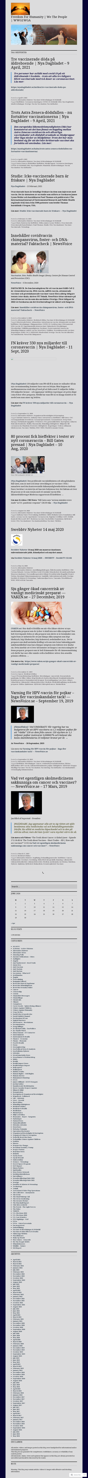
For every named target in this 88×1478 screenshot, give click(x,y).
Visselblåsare (66, 578)
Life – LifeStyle (18, 1098)
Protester (34, 426)
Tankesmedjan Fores (45, 578)
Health (15, 1061)
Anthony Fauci (36, 418)
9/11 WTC (16, 946)
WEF (38, 428)
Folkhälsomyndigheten (30, 328)
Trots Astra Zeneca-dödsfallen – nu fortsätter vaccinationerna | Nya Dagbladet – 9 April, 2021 (41, 116)
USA (51, 225)
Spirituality (17, 1170)
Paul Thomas (38, 225)
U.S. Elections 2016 (20, 1213)
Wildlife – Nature (19, 1246)
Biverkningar (24, 324)
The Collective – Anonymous (23, 1193)
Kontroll (14, 519)
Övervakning (33, 515)
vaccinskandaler (68, 768)
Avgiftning (36, 858)
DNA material (67, 324)
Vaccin (34, 104)
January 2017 (17, 1420)
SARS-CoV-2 (25, 332)
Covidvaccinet (56, 324)
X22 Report (17, 1248)
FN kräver (39, 422)
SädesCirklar (18, 1160)
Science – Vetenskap (20, 1162)
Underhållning (18, 1227)
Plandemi (46, 165)
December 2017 (19, 1397)
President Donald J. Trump (23, 1147)
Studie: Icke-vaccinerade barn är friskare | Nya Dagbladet (40, 178)
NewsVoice (16, 283)
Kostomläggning (51, 680)
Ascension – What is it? (21, 973)
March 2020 (17, 1342)
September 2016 (19, 1428)
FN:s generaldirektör (52, 422)
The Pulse (16, 1209)
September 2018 (19, 1379)
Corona (27, 572)
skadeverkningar (17, 104)
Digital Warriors (19, 1020)
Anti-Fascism (18, 967)
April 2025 (16, 1260)
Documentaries (19, 1024)
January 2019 (17, 1370)
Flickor (67, 763)
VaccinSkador (52, 104)
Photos (15, 1143)
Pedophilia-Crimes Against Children (26, 1139)
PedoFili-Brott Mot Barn (22, 1137)
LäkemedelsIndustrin (38, 766)
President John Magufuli (58, 574)
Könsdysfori (54, 572)
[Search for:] (44, 887)
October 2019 (18, 1352)
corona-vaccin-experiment (26, 517)
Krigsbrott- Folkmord (21, 1096)
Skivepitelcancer (48, 684)
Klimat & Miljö (18, 1090)
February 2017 (18, 1417)
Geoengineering (19, 1047)
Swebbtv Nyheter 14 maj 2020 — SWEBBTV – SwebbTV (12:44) (43, 558)
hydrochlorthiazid (51, 678)
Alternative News (19, 953)
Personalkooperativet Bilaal (37, 574)
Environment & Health (21, 1037)
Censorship (17, 992)
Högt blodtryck (38, 678)
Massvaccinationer (18, 574)
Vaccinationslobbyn (39, 521)
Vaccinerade (16, 227)
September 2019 (19, 1354)
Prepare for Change (20, 1145)
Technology (17, 1186)
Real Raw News (19, 1152)
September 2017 (19, 1403)
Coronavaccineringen (33, 102)
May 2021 (16, 1313)
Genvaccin (64, 328)
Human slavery (18, 1076)
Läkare (69, 680)
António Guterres (23, 418)
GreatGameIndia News (21, 1055)
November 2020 (19, 1325)
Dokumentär (16, 860)
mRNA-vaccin (31, 330)
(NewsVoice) (21, 726)
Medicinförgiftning (59, 682)
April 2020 (16, 1340)
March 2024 (17, 1264)
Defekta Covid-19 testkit (39, 572)
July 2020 (16, 1333)
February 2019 (18, 1368)
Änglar (15, 977)
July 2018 (16, 1383)
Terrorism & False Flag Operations (26, 1191)
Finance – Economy (20, 1039)
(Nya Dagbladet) (19, 481)
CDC (71, 418)
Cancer (20, 674)
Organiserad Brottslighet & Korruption (49, 416)
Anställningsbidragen (41, 570)
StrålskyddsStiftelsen (21, 1174)
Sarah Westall (18, 1158)
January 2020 (17, 1346)
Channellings (18, 998)
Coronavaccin (42, 517)
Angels (15, 961)
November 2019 (19, 1350)
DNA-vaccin (15, 326)
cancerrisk (55, 676)
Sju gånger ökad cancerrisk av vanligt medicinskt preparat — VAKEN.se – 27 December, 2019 (38, 592)
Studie (46, 225)
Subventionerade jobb (58, 576)
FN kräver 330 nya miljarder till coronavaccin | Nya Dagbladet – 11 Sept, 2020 (42, 347)
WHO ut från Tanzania (24, 580)
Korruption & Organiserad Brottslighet (28, 1094)
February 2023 (18, 1272)
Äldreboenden (55, 570)
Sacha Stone (17, 1156)
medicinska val (55, 862)
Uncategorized (18, 1225)
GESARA (16, 1053)
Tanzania (57, 578)
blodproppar (50, 163)
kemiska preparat (18, 680)
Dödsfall (54, 102)
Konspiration (18, 1092)
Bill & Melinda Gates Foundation (59, 515)
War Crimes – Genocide (22, 1240)
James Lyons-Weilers (52, 223)
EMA (60, 102)
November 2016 (19, 1424)
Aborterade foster (24, 322)
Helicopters (17, 1067)
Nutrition (71, 862)
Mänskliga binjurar (18, 330)
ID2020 (70, 517)
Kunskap (59, 860)
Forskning (33, 860)
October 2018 (18, 1376)
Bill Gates (65, 418)
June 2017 (16, 1409)
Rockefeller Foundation (54, 519)
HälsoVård (42, 860)
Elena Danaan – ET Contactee (24, 1033)
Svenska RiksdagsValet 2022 (23, 1180)
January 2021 (17, 1321)
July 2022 (16, 1284)
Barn (19, 223)
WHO (42, 428)
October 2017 (18, 1401)
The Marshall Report (21, 1203)
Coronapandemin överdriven (22, 420)
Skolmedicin (60, 684)
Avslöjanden (17, 975)
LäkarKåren (15, 682)
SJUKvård (34, 332)
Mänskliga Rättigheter (50, 424)
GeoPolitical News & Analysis (24, 1049)
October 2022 (18, 1278)
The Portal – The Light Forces (24, 1207)
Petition (16, 1141)
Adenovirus (36, 322)
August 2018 (17, 1381)
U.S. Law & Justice (20, 1217)
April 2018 (16, 1389)
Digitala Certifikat (56, 517)
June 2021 (16, 1311)
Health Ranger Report (21, 1065)
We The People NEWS (21, 1242)
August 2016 (17, 1430)
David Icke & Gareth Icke (22, 1014)
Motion (65, 862)
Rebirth (16, 1154)
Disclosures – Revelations (23, 1022)
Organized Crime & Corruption (25, 1135)
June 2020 (16, 1335)
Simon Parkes (18, 1168)
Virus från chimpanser (32, 334)
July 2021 (16, 1309)
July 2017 (16, 1407)
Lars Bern (62, 680)
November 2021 (19, 1301)
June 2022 (16, 1286)
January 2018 (17, 1395)
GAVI (65, 517)
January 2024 (17, 1268)
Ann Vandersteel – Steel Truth (24, 963)
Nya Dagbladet (68, 102)
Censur (15, 994)
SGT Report (17, 1166)
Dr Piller (22, 678)
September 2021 (19, 1305)
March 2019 (17, 1366)
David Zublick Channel (21, 1016)
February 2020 (18, 1344)
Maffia (29, 424)
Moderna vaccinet (38, 519)
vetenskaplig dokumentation (22, 770)
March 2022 (17, 1292)
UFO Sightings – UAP (21, 1219)
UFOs (15, 1221)
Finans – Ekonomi (19, 1041)
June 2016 (16, 1434)
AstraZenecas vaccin (49, 322)
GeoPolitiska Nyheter (21, 1051)
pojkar (50, 766)
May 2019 (16, 1362)
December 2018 (19, 1372)
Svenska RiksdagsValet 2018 (23, 1178)
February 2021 (18, 1319)
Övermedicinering (24, 676)
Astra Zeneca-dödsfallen (26, 163)
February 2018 (18, 1393)
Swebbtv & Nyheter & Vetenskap (23, 578)
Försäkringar (61, 326)
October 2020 (18, 1327)
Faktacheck (51, 326)
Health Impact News (20, 1063)
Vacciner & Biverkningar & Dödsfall (47, 100)
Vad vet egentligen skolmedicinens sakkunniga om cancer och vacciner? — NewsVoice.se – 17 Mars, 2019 (43, 782)
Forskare (43, 328)
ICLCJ (15, 1080)
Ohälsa (21, 684)
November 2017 (19, 1399)
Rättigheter (42, 426)
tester (13, 521)
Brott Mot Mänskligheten (22, 985)
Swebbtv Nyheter (19, 549)
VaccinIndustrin (17, 334)
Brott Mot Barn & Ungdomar (24, 983)
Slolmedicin (38, 864)
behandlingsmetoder (49, 858)
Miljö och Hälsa (19, 1115)
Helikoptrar (17, 1070)
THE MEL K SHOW (20, 1205)
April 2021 (16, 1315)
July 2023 (16, 1270)
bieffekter (20, 102)
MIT (28, 519)
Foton (15, 1045)
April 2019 (16, 1364)
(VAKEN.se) (16, 628)
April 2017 (16, 1413)
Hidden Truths (18, 1072)
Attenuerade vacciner (67, 322)
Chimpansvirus (36, 324)
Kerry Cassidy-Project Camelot (25, 1088)
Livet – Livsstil (18, 1100)
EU (22, 326)
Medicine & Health (20, 1108)
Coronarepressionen (42, 420)
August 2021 (17, 1307)
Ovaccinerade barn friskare (22, 225)
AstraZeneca (47, 418)
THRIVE (16, 1211)
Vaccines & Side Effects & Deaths (25, 1232)
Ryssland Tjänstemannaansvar (29, 576)
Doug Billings (18, 1026)
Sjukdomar (29, 684)
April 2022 (16, 1290)
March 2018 (17, 1391)
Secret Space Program (21, 1164)
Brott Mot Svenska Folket (22, 987)
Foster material (54, 328)
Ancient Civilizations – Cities (23, 957)
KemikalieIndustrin (66, 678)
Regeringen (15, 332)
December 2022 (19, 1274)
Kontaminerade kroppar (34, 680)
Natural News (18, 1121)
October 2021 (18, 1303)
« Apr (13, 923)
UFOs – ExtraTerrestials (22, 1223)
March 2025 (17, 1262)
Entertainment (18, 1035)
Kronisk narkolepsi (67, 572)
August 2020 (17, 1331)
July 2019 (16, 1358)
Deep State (67, 420)
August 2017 (17, 1405)
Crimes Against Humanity (22, 1010)
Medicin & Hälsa (40, 320)
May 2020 (16, 1337)
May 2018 (16, 1387)
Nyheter (14, 864)
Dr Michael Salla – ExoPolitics (24, 1028)
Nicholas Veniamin (20, 1129)
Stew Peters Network (21, 1172)
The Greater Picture (20, 1201)
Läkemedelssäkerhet (19, 862)
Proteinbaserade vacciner (64, 330)
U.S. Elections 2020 (20, 1215)
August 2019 (17, 1356)
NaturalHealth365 (19, 1123)
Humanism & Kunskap (21, 1078)
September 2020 (19, 1329)
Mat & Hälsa (17, 1102)
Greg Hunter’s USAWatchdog (24, 1057)
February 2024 (18, 1266)
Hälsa (41, 223)
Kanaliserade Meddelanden (23, 1086)
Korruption (65, 422)
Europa (14, 422)
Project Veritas (18, 1149)
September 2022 (19, 1280)
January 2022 (17, 1296)
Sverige (28, 104)
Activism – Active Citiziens (23, 949)
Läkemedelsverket (37, 682)
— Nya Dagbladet (59, 503)
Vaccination (41, 104)
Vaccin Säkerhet (67, 332)
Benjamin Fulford (19, 981)
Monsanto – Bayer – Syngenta (24, 1117)
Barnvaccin (25, 223)
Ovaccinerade (66, 223)
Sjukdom (21, 864)
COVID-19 (46, 102)
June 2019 (16, 1360)
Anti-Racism (17, 971)
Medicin (48, 682)
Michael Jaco (18, 1113)
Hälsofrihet (15, 766)
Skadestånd (43, 332)
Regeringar (52, 426)
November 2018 (19, 1374)
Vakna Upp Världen (20, 1234)
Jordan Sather (18, 1084)
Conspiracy (17, 1004)
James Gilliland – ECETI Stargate (25, 1082)
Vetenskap (25, 227)
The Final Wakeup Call (21, 1197)
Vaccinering (45, 768)
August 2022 (17, 1282)
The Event (17, 1195)
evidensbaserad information (53, 763)
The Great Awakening (21, 1199)
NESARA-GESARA (20, 1125)
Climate (16, 1002)
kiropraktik (51, 860)
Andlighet (16, 959)
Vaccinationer (58, 225)
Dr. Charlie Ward (19, 1031)
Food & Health (18, 1043)
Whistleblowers (19, 1244)
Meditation (17, 1111)
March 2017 (17, 1415)
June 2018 (16, 1385)
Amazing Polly (18, 955)
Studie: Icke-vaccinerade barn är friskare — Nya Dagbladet (48, 211)
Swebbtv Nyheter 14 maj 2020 (37, 529)
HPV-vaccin (25, 766)
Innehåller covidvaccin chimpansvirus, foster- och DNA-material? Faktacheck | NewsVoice (41, 239)
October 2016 (18, 1426)
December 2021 (19, 1299)
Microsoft (22, 519)
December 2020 (19, 1323)
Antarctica (17, 965)
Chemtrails (17, 1000)
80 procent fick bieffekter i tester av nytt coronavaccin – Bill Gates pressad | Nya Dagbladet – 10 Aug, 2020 (42, 442)
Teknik (15, 1188)
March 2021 (17, 1317)
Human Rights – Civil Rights (23, 1074)
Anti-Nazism (17, 969)
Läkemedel (25, 682)
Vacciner (68, 225)
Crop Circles (18, 1012)
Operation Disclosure (21, 1131)
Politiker (50, 330)
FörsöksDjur (16, 328)
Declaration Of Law (20, 1018)
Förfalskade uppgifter (25, 422)
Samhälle (45, 576)
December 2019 (19, 1348)
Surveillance (17, 1176)
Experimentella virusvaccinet (35, 326)
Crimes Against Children (22, 1008)
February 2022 (18, 1294)
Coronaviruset (56, 420)
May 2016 (16, 1436)
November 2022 (19, 1276)
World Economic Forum (54, 428)
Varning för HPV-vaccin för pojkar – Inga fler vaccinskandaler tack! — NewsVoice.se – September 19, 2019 (42, 696)
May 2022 (16, 1288)
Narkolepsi (17, 1119)
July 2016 (16, 1432)
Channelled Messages (21, 996)
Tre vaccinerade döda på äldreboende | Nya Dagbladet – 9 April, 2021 (40, 63)
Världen (32, 428)
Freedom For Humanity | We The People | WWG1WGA (39, 18)
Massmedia (36, 424)
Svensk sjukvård (49, 864)
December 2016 (19, 1422)
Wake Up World (19, 1238)
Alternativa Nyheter (25, 100)
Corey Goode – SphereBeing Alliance (27, 1006)
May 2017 (16, 1411)
